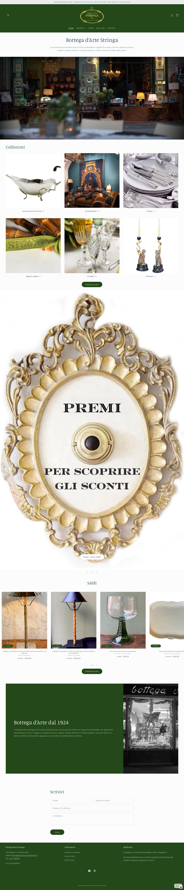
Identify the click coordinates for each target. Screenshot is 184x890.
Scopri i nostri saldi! (92, 557)
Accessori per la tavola (32, 211)
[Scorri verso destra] (96, 665)
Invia (57, 832)
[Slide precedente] (87, 572)
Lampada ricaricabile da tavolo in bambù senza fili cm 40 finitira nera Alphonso (73, 652)
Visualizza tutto (92, 284)
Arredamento (91, 211)
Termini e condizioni (72, 852)
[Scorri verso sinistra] (87, 665)
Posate (149, 211)
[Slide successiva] (96, 572)
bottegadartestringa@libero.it (25, 855)
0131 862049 (14, 858)
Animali (149, 276)
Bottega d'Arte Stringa (88, 885)
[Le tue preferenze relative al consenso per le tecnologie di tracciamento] (180, 886)
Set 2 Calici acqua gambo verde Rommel (123, 651)
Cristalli (90, 276)
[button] (8, 15)
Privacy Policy (69, 856)
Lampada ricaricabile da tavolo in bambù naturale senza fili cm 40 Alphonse (24, 652)
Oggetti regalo (32, 276)
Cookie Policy (69, 860)
